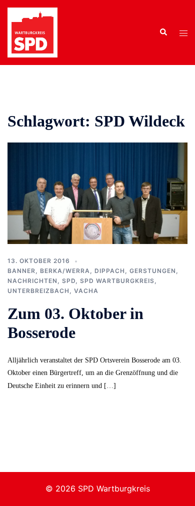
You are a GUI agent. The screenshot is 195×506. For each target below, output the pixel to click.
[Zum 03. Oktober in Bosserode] (98, 193)
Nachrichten (33, 280)
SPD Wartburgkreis (117, 280)
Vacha (86, 290)
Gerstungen (153, 270)
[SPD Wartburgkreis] (33, 31)
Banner (22, 270)
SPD (69, 280)
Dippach (109, 270)
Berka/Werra (65, 270)
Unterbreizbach (39, 290)
